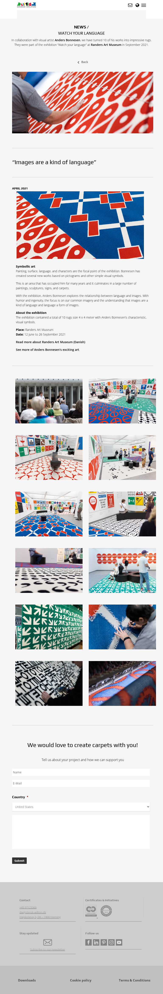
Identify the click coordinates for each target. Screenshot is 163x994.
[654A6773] (123, 628)
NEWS (80, 27)
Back (84, 62)
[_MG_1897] (50, 515)
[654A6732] (50, 628)
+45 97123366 (28, 907)
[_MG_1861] (123, 402)
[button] (130, 5)
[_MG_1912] (50, 571)
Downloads (27, 980)
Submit (19, 860)
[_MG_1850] (50, 402)
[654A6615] (123, 684)
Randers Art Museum (106, 45)
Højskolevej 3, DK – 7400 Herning (40, 917)
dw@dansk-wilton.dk (33, 912)
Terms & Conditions (134, 980)
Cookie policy (80, 980)
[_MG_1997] (123, 458)
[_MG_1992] (123, 571)
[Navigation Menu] (143, 5)
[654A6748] (50, 684)
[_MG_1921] (123, 515)
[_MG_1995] (50, 458)
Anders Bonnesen (67, 40)
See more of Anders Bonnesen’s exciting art (47, 350)
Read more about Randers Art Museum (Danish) (50, 342)
